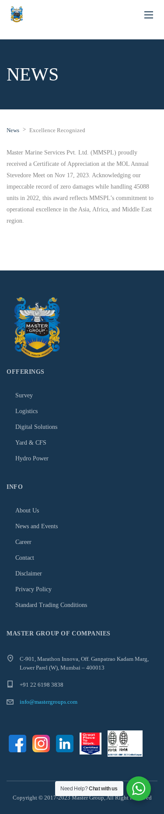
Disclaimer (28, 573)
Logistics (26, 411)
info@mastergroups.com (48, 701)
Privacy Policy (33, 589)
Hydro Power (32, 458)
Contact (24, 557)
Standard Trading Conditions (51, 605)
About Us (27, 510)
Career (23, 542)
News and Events (36, 526)
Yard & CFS (30, 442)
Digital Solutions (36, 427)
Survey (24, 395)
